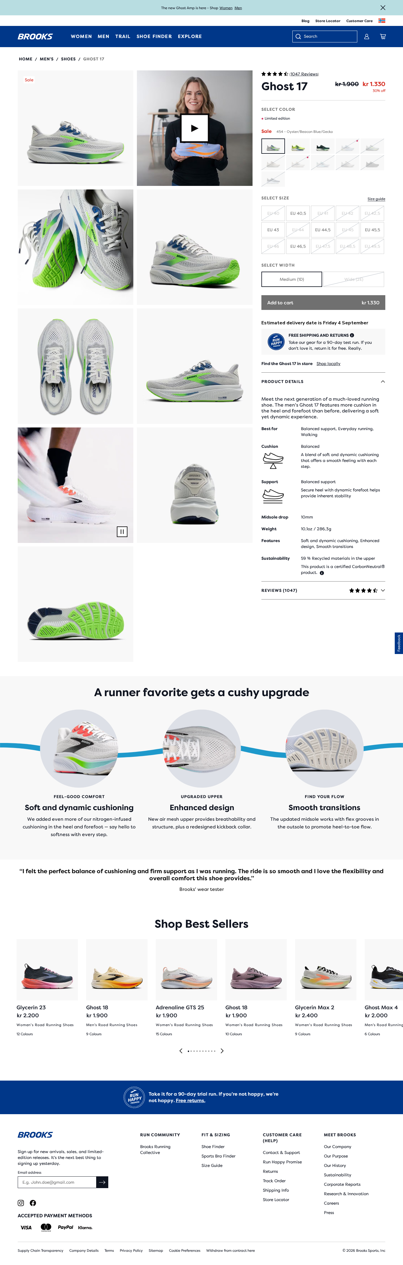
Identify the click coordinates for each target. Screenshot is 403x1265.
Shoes (68, 59)
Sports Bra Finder (218, 1156)
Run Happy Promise (282, 1162)
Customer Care (359, 21)
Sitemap (156, 1251)
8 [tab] (208, 1051)
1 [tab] (188, 1051)
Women (225, 8)
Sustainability (337, 1174)
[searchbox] (327, 36)
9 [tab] (211, 1051)
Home (25, 59)
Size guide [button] (376, 199)
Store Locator (327, 21)
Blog (305, 21)
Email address (29, 1172)
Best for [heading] (269, 428)
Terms (109, 1251)
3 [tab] (193, 1051)
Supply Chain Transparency (40, 1251)
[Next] (222, 1051)
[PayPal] (65, 1227)
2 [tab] (190, 1051)
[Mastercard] (45, 1227)
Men (238, 8)
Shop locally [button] (328, 363)
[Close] (383, 7)
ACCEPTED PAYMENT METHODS (55, 1215)
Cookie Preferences (184, 1251)
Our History (335, 1165)
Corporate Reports (342, 1184)
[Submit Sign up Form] (102, 1182)
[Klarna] (85, 1227)
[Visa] (26, 1227)
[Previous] (180, 1051)
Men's (47, 59)
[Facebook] (33, 1203)
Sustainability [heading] (275, 558)
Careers (331, 1203)
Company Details (84, 1251)
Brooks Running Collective (155, 1149)
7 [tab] (205, 1051)
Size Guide (212, 1165)
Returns (270, 1171)
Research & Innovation (346, 1193)
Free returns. (190, 1100)
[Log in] (366, 36)
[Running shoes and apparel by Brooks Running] (35, 36)
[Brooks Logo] (64, 1136)
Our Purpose (336, 1156)
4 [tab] (196, 1051)
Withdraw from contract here (230, 1251)
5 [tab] (199, 1051)
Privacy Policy (131, 1251)
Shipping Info (276, 1190)
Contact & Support (281, 1152)
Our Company (337, 1146)
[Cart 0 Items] (383, 36)
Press (329, 1212)
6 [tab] (202, 1051)
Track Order (274, 1180)
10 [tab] (214, 1051)
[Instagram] (21, 1203)
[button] (75, 128)
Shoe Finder (213, 1146)
